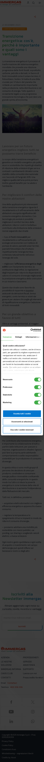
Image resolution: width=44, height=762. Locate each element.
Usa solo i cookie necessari (22, 430)
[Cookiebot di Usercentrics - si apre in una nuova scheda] (31, 330)
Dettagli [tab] (18, 337)
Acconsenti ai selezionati (22, 422)
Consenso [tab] (7, 337)
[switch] (37, 387)
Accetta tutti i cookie (22, 414)
